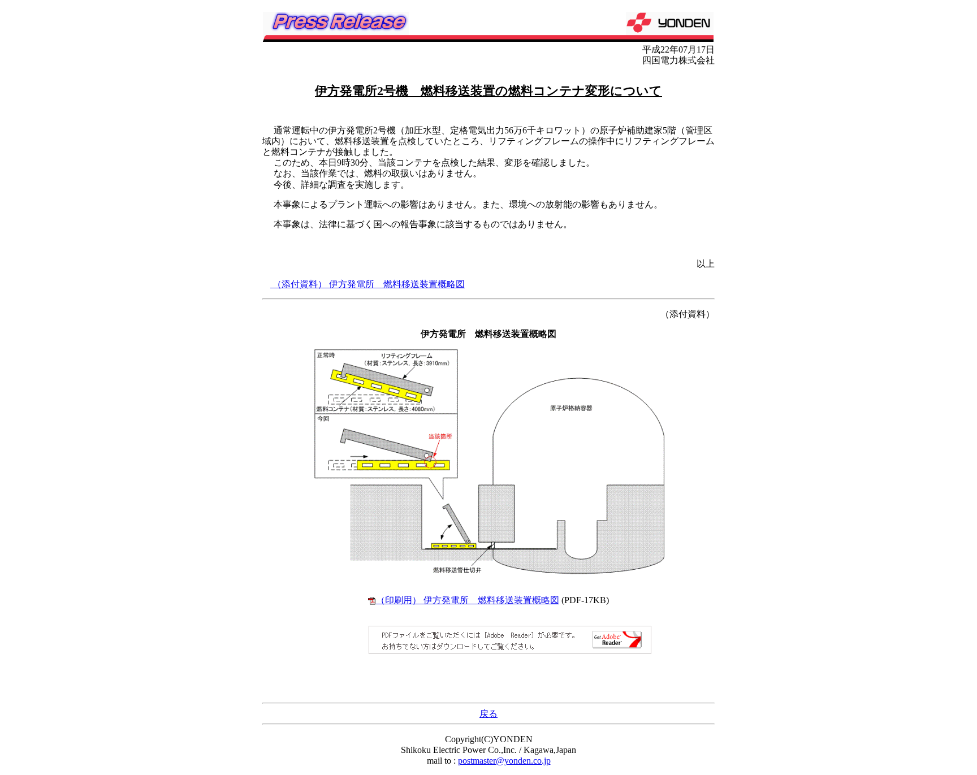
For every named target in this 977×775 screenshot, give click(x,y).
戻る (488, 713)
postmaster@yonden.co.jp (504, 760)
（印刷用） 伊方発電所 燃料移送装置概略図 (467, 600)
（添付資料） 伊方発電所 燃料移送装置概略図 (367, 284)
